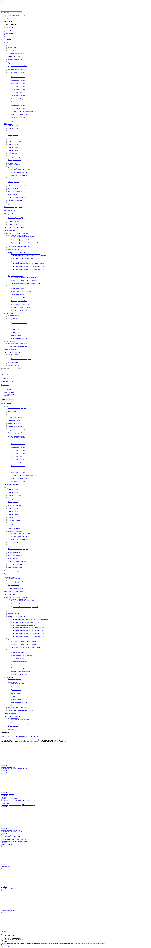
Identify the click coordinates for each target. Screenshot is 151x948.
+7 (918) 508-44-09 (9, 18)
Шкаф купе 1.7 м (13, 128)
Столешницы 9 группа (18, 86)
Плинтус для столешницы (19, 114)
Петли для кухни (13, 194)
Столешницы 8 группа (18, 83)
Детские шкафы (16, 326)
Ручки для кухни (13, 178)
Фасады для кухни (9, 213)
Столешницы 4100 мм (17, 92)
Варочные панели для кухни (16, 252)
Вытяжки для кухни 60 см (19, 310)
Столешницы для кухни (11, 121)
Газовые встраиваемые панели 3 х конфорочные (29, 269)
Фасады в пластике (13, 221)
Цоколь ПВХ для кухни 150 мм (20, 169)
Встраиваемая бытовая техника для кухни (16, 233)
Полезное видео (9, 33)
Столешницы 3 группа (18, 105)
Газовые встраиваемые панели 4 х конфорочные (29, 266)
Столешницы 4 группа (18, 108)
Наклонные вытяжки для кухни (20, 307)
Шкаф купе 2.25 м (13, 138)
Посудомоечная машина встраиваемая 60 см (24, 277)
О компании (8, 30)
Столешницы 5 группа (18, 74)
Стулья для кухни (13, 362)
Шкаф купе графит (13, 150)
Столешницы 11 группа (18, 99)
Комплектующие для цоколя (19, 175)
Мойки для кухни (9, 341)
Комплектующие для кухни (16, 72)
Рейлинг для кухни (13, 182)
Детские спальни (16, 329)
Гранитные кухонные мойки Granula (18, 343)
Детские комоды (16, 335)
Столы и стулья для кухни (12, 352)
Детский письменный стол (19, 323)
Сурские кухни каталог (15, 63)
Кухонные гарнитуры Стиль (16, 69)
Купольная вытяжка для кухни (20, 304)
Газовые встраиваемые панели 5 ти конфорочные (29, 263)
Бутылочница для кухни (15, 204)
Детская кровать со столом (19, 338)
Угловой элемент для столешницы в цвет (23, 111)
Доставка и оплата (9, 35)
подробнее (4, 765)
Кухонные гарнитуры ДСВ (16, 53)
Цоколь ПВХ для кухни (15, 168)
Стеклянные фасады (14, 215)
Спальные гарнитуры (14, 315)
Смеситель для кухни (10, 349)
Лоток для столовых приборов (17, 197)
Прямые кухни (12, 47)
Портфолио (7, 32)
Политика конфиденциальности (95, 943)
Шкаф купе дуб (12, 153)
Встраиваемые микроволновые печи (19, 246)
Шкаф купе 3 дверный (14, 141)
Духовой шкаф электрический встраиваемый (24, 243)
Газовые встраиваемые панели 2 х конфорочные (29, 272)
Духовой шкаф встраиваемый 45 (21, 240)
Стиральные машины (14, 249)
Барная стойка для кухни (15, 200)
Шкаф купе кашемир (14, 157)
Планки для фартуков (14, 188)
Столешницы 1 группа (18, 89)
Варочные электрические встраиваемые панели (25, 254)
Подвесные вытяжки (17, 288)
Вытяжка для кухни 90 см (19, 298)
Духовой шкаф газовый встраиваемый (22, 236)
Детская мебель (12, 318)
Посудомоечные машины (15, 276)
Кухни (6, 42)
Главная (3, 736)
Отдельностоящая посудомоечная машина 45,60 (25, 283)
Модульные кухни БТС (15, 56)
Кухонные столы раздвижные (20, 356)
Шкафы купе (8, 124)
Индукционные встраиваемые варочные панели (25, 258)
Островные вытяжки (17, 294)
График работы (8, 21)
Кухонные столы (13, 354)
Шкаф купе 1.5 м (13, 125)
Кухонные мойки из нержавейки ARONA (20, 346)
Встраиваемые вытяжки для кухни (21, 291)
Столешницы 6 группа (18, 77)
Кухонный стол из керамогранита (21, 359)
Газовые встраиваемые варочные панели (23, 262)
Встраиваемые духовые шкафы (17, 235)
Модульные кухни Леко (15, 59)
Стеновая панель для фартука (13, 207)
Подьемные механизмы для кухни (18, 185)
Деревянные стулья (13, 365)
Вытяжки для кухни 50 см (19, 301)
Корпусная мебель (9, 313)
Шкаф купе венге (13, 147)
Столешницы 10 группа (18, 95)
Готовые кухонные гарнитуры (17, 44)
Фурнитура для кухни (10, 163)
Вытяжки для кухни (14, 287)
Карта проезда (8, 27)
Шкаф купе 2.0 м (13, 135)
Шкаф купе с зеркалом (14, 160)
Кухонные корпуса (9, 210)
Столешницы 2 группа (18, 102)
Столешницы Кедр (9, 230)
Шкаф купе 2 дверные (14, 131)
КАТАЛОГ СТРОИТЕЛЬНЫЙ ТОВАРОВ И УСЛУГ (23, 736)
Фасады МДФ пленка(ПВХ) (16, 224)
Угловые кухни (12, 50)
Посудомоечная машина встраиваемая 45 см (24, 280)
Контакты (7, 36)
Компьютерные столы (17, 319)
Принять (3, 944)
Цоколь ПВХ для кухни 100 (19, 172)
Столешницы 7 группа (18, 80)
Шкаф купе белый (13, 144)
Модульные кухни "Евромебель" (17, 66)
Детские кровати (16, 332)
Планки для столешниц (18, 117)
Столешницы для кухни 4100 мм (14, 227)
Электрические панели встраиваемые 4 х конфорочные (31, 255)
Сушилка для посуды (14, 164)
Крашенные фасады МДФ (15, 218)
